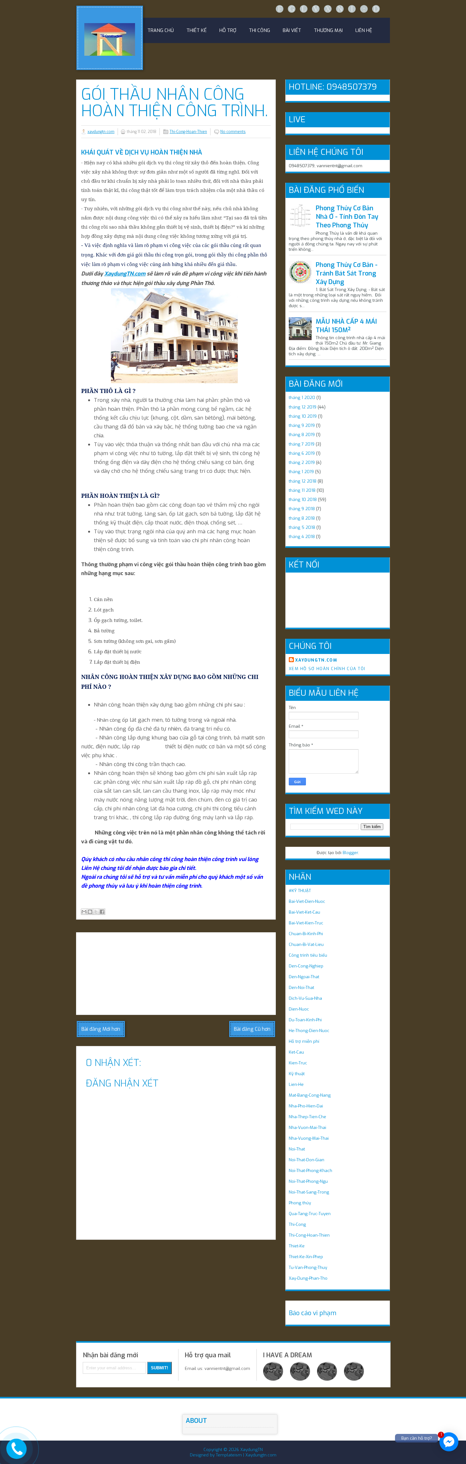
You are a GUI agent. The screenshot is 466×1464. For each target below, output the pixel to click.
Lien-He (296, 1084)
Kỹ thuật (297, 1073)
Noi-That (297, 1149)
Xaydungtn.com (260, 1455)
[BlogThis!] (90, 912)
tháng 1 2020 (302, 397)
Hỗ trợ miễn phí (304, 1041)
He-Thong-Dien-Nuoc (309, 1030)
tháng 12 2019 (302, 407)
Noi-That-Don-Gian (306, 1160)
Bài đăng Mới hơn (100, 1029)
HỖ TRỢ (227, 30)
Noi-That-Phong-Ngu (308, 1181)
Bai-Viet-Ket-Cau (304, 912)
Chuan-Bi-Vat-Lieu (306, 944)
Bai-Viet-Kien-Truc (306, 923)
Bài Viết (292, 30)
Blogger (350, 852)
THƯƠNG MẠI (328, 30)
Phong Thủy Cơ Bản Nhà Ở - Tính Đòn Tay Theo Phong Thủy (347, 217)
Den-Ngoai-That (304, 976)
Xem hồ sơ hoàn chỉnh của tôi (327, 668)
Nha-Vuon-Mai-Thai (307, 1127)
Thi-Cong (297, 1224)
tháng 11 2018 (302, 490)
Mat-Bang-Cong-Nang (310, 1095)
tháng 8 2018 (302, 518)
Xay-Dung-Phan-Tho (308, 1278)
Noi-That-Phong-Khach (310, 1170)
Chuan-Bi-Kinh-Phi (306, 933)
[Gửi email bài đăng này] (84, 912)
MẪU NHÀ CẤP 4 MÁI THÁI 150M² (346, 325)
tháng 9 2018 (302, 508)
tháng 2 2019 (302, 462)
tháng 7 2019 (301, 444)
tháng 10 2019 (303, 416)
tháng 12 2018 (302, 481)
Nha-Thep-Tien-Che (307, 1116)
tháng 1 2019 (301, 471)
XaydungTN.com (125, 273)
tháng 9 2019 (302, 425)
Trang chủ (160, 30)
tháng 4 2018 (302, 536)
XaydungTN (251, 1449)
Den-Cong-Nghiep (306, 966)
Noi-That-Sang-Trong (309, 1192)
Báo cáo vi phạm (312, 1313)
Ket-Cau (296, 1052)
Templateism (229, 1455)
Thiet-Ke (297, 1246)
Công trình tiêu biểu (308, 955)
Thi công (259, 30)
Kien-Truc (298, 1063)
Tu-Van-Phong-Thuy (308, 1267)
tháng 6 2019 (302, 453)
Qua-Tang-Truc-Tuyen (310, 1213)
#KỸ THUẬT (300, 890)
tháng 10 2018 (303, 499)
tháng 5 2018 (302, 527)
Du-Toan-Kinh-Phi (305, 1020)
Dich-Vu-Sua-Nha (305, 998)
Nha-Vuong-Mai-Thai (309, 1138)
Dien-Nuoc (299, 1009)
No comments (233, 131)
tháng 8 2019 (302, 434)
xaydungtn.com (100, 131)
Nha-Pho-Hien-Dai (306, 1106)
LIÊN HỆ (363, 30)
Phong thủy (300, 1203)
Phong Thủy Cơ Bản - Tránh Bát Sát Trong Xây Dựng (347, 273)
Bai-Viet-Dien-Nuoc (307, 901)
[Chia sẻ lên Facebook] (102, 912)
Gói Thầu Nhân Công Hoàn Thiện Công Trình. (174, 102)
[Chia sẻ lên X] (96, 912)
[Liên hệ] (15, 1453)
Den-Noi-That (301, 987)
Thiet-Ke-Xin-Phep (306, 1256)
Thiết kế (196, 30)
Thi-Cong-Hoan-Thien (188, 131)
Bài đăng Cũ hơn (252, 1029)
